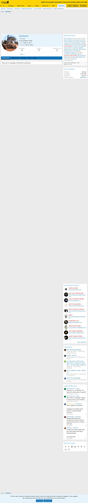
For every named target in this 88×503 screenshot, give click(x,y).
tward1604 (66, 54)
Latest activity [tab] (15, 58)
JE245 (84, 41)
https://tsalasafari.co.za (75, 300)
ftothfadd (75, 428)
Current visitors (38, 8)
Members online (69, 36)
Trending (10, 6)
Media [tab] (29, 58)
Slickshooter (67, 57)
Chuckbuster (76, 40)
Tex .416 (80, 46)
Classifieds (69, 368)
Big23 (84, 46)
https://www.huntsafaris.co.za (76, 305)
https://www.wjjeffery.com (75, 322)
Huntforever (78, 403)
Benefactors (10, 8)
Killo (81, 40)
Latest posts (68, 347)
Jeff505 (84, 55)
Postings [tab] (23, 58)
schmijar (73, 57)
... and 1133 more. (68, 60)
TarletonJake (69, 40)
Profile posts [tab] (5, 58)
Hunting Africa (70, 375)
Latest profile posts (70, 386)
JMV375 (79, 55)
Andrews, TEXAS (27, 41)
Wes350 (74, 43)
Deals (29, 6)
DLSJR (77, 388)
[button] (5, 5)
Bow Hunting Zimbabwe (74, 349)
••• (85, 393)
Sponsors (3, 8)
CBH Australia (82, 49)
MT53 (74, 51)
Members (62, 6)
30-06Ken (69, 428)
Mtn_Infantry (76, 41)
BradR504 (80, 48)
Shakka (83, 43)
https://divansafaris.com (75, 290)
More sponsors (81, 342)
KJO (65, 40)
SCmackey (75, 48)
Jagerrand (73, 52)
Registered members (27, 8)
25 (39, 50)
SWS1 (65, 38)
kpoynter (79, 54)
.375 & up (69, 381)
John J (72, 44)
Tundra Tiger (75, 49)
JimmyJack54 (73, 54)
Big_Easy (81, 44)
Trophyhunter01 (68, 51)
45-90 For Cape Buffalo (73, 378)
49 (22, 50)
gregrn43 (78, 416)
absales (75, 58)
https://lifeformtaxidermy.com (76, 332)
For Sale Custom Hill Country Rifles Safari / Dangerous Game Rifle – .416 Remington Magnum (76, 363)
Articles (68, 358)
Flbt (81, 41)
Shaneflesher (67, 52)
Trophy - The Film (72, 355)
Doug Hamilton (68, 48)
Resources (45, 6)
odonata (66, 43)
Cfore (70, 43)
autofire (69, 38)
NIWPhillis (83, 77)
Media (37, 6)
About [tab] (35, 58)
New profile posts (47, 8)
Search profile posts (58, 8)
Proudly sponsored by (71, 285)
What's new (20, 6)
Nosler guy (75, 46)
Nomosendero (70, 416)
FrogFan (70, 41)
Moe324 (77, 44)
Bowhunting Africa (71, 353)
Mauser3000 (79, 57)
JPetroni (78, 51)
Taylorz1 (79, 43)
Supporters (17, 8)
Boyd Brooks (67, 44)
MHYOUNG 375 (71, 388)
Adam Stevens (67, 49)
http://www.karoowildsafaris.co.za (77, 327)
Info (53, 6)
